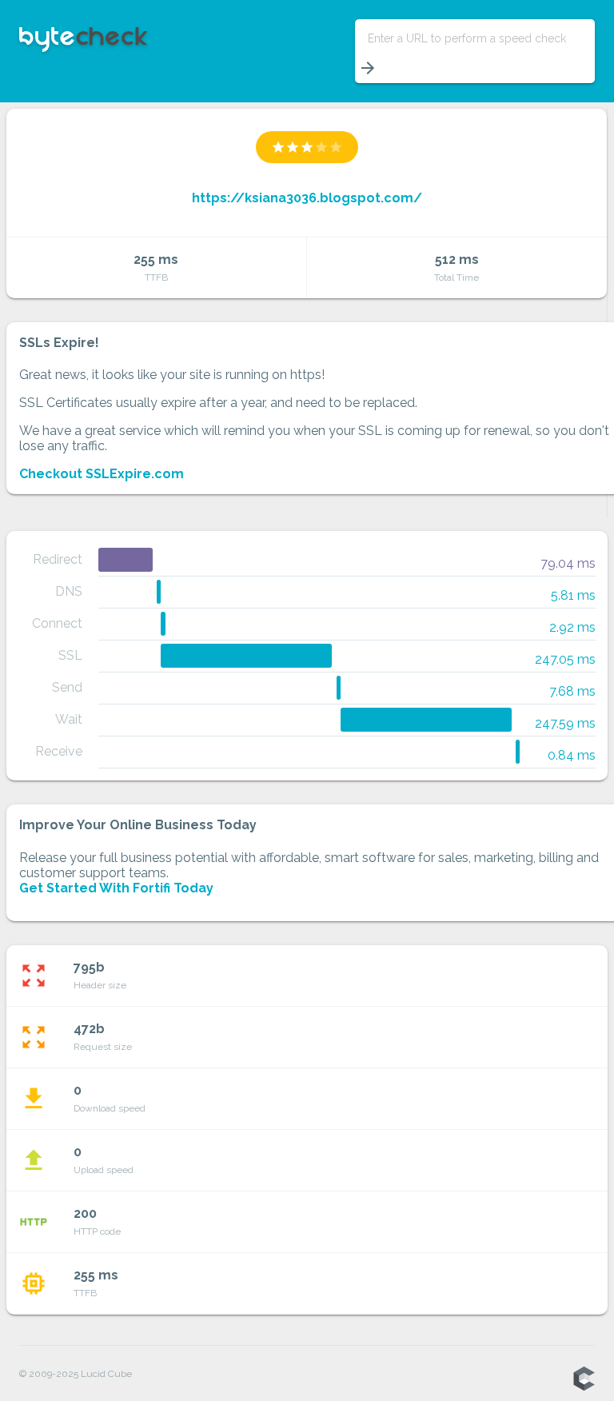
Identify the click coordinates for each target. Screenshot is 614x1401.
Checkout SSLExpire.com (101, 473)
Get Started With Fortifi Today (116, 888)
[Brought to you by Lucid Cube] (583, 1379)
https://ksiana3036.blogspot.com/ (307, 198)
